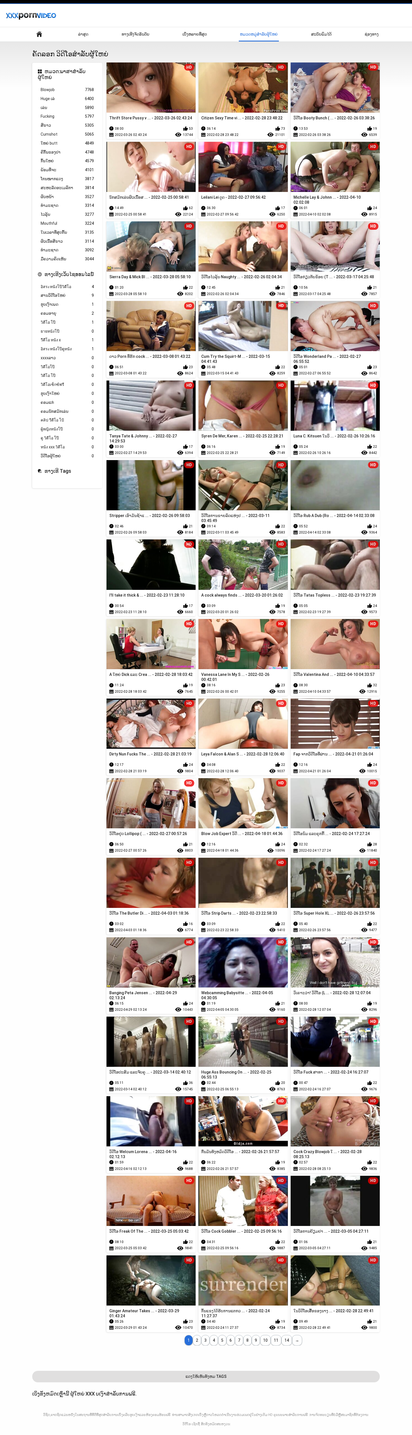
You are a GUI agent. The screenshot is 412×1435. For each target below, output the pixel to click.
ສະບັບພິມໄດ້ (321, 34)
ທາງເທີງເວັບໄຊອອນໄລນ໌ (69, 274)
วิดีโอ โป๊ (67, 322)
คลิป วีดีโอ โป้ (67, 420)
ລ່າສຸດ (83, 34)
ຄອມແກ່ (67, 402)
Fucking (67, 116)
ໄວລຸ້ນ (67, 214)
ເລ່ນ (67, 107)
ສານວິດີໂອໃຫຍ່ (67, 295)
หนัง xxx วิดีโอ (67, 447)
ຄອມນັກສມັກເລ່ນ (67, 411)
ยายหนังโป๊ (67, 331)
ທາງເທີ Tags (58, 471)
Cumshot (67, 134)
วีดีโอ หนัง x (67, 340)
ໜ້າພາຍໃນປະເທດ (39, 34)
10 (265, 1340)
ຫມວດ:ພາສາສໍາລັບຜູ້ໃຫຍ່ (61, 74)
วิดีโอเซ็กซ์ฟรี (67, 384)
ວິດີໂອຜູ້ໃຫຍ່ (67, 456)
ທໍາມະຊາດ (67, 250)
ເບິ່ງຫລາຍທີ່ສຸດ (194, 34)
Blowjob (67, 89)
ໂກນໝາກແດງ (67, 179)
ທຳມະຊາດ (67, 205)
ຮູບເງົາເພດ (67, 304)
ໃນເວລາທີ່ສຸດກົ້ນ (67, 232)
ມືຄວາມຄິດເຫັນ (67, 259)
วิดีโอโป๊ (67, 367)
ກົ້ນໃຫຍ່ (67, 161)
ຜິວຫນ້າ (67, 196)
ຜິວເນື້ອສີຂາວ (67, 241)
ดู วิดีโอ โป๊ (67, 438)
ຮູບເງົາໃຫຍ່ (67, 393)
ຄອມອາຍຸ (67, 313)
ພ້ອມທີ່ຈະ (67, 170)
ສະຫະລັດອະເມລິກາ (67, 188)
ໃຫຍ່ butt (67, 143)
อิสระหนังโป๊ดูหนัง (67, 349)
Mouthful (67, 223)
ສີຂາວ (67, 125)
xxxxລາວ (67, 358)
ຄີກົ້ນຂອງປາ (67, 152)
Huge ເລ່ (67, 98)
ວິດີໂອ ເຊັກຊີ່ (191, 1424)
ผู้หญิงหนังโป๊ (67, 429)
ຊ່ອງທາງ (372, 34)
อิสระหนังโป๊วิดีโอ (67, 286)
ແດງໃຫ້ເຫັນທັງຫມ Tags (206, 1376)
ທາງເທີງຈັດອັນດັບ (135, 34)
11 (276, 1340)
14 (286, 1340)
